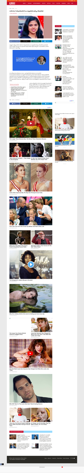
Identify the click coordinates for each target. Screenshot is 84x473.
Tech (53, 3)
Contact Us (24, 0)
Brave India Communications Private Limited (18, 458)
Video (68, 3)
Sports (43, 3)
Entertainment (36, 3)
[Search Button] (74, 0)
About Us (20, 0)
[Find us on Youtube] (74, 458)
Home (10, 8)
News (24, 3)
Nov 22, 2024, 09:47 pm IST (23, 13)
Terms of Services (66, 458)
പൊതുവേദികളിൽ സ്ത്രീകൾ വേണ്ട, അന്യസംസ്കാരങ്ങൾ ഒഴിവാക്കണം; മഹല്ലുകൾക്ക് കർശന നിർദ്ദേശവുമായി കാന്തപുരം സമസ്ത (23, 446)
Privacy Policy (59, 458)
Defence (29, 3)
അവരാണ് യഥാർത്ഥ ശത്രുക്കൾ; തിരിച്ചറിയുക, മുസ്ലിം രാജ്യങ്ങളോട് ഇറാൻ (68, 88)
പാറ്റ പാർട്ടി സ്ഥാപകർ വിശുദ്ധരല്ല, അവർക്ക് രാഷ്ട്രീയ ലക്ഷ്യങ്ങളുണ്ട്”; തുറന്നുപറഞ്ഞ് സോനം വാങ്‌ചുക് (68, 60)
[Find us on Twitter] (72, 458)
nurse (13, 99)
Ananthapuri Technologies (20, 459)
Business (64, 3)
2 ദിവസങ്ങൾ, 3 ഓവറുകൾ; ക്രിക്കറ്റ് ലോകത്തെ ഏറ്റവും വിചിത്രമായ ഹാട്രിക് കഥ (68, 30)
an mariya (17, 99)
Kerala (16, 8)
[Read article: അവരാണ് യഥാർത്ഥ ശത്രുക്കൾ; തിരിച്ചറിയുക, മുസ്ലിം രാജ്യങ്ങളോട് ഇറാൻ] (58, 88)
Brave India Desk (14, 13)
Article (48, 3)
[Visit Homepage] (12, 3)
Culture (58, 3)
